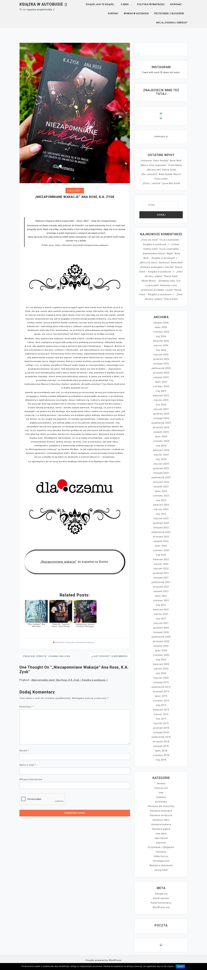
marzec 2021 (161, 614)
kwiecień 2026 (161, 341)
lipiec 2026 (161, 327)
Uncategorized (161, 861)
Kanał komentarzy (161, 902)
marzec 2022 (161, 564)
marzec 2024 (161, 454)
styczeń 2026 (161, 354)
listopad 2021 (161, 577)
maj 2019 (161, 705)
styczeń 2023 (161, 518)
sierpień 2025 (161, 377)
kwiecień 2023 (161, 504)
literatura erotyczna (65, 642)
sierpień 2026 (161, 322)
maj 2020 (161, 659)
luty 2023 (161, 514)
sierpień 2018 (161, 746)
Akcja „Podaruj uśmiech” (172, 22)
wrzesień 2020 (161, 641)
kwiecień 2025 (161, 395)
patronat (161, 842)
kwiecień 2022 (161, 559)
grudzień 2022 (161, 523)
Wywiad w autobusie (136, 13)
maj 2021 (161, 605)
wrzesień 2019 (161, 691)
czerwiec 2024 (161, 441)
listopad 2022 (161, 527)
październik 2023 (161, 477)
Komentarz (26, 706)
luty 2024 (161, 459)
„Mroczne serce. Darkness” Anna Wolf (161, 262)
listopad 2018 (161, 732)
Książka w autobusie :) (43, 4)
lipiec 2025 (161, 382)
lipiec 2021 (161, 596)
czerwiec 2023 (161, 495)
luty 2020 (161, 673)
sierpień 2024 (161, 432)
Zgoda (180, 966)
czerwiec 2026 (161, 331)
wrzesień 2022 (161, 536)
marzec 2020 (161, 668)
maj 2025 (161, 391)
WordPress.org (161, 907)
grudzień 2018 (161, 728)
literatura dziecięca (161, 810)
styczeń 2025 (161, 409)
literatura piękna (161, 829)
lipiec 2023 (161, 491)
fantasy (161, 783)
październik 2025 (161, 368)
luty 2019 (161, 718)
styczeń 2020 (161, 677)
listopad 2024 (161, 418)
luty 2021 (161, 618)
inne (161, 792)
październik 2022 (161, 532)
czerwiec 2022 (161, 550)
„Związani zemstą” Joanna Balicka (46, 656)
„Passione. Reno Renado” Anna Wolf (161, 160)
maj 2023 (161, 500)
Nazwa (24, 750)
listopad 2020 (161, 632)
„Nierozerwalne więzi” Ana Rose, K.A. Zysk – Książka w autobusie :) (69, 680)
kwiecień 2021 (161, 609)
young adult (161, 870)
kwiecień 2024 (161, 450)
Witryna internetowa (30, 779)
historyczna (161, 788)
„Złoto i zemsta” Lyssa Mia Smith (161, 183)
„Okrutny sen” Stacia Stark (161, 169)
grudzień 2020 (161, 627)
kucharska (161, 801)
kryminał (161, 797)
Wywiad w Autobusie (161, 865)
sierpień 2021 (161, 591)
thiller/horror (161, 856)
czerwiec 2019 (161, 700)
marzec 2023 (161, 509)
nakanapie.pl (161, 136)
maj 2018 (161, 759)
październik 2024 (161, 422)
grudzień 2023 (161, 468)
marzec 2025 (161, 400)
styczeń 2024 (161, 463)
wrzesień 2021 (161, 586)
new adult (161, 833)
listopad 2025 (161, 363)
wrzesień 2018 (161, 741)
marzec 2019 (161, 714)
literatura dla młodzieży (161, 806)
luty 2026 (161, 350)
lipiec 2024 (161, 436)
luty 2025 (161, 404)
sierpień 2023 (161, 486)
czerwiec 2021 (161, 600)
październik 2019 (161, 687)
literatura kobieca (85, 642)
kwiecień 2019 (161, 709)
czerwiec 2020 (161, 655)
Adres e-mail (27, 765)
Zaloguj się (161, 893)
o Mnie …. (126, 4)
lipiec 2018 (161, 750)
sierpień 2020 (161, 646)
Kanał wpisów (161, 898)
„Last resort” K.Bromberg (109, 656)
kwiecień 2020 (161, 664)
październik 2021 (161, 582)
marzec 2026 (161, 345)
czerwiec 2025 (161, 386)
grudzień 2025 (161, 359)
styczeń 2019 (161, 723)
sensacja (161, 851)
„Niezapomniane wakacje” (58, 562)
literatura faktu (161, 820)
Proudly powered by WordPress (103, 960)
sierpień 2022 (161, 541)
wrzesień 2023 (161, 482)
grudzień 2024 (161, 413)
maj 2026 (161, 336)
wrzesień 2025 (161, 372)
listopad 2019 (161, 682)
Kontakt (113, 13)
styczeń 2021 (161, 623)
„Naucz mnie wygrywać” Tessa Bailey (161, 165)
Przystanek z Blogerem (169, 13)
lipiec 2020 (161, 650)
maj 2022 (161, 555)
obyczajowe (161, 838)
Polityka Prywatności (151, 4)
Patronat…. (177, 4)
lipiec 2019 (161, 696)
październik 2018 (161, 737)
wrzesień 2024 (161, 427)
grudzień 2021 (161, 573)
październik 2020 (161, 636)
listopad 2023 (161, 473)
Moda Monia (149, 280)
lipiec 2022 (161, 545)
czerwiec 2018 (161, 755)
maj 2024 (161, 445)
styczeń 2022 (161, 568)
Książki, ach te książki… (100, 4)
